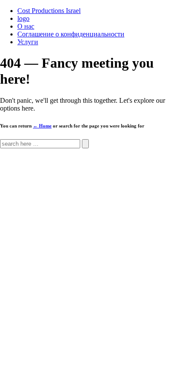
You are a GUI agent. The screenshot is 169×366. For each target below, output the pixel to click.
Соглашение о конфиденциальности (70, 34)
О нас (25, 26)
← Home (42, 125)
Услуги (27, 42)
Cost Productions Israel (49, 10)
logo (23, 18)
